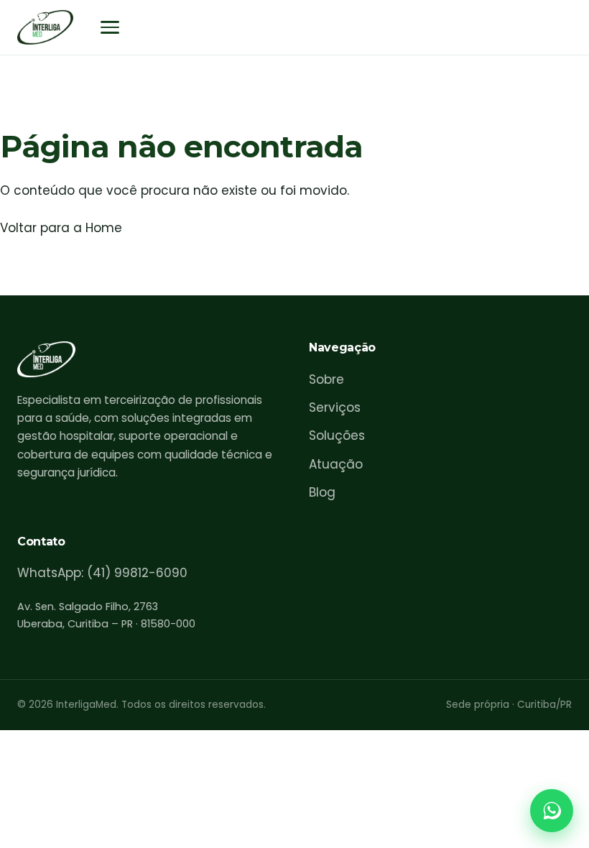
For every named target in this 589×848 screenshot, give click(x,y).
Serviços (335, 407)
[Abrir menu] (110, 27)
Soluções (337, 435)
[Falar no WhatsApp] (551, 810)
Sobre (326, 379)
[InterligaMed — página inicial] (45, 27)
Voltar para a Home (61, 227)
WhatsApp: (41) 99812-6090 (102, 572)
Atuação (336, 464)
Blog (322, 492)
